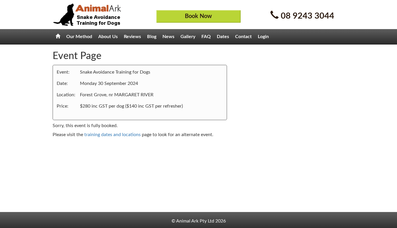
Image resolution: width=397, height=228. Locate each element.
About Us (108, 36)
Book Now (198, 16)
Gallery (187, 36)
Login (263, 36)
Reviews (132, 36)
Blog (151, 36)
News (168, 36)
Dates (223, 36)
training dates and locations (112, 134)
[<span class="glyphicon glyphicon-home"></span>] (58, 36)
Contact (243, 36)
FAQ (206, 36)
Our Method (79, 36)
